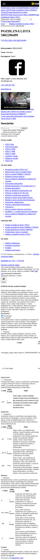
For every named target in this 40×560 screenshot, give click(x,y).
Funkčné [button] (4, 329)
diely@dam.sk (6, 89)
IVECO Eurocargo (11, 147)
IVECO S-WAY (10, 149)
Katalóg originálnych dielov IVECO (21, 24)
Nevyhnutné (7, 316)
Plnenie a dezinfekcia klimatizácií (17, 205)
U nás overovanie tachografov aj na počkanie (17, 116)
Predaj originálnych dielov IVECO (17, 225)
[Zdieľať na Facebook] (17, 75)
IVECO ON (9, 161)
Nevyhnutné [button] (5, 314)
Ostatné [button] (4, 547)
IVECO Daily (9, 144)
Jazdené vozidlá (11, 156)
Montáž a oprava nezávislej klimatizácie (20, 200)
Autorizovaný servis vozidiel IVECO (18, 172)
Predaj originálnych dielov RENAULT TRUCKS (21, 227)
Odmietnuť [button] (17, 274)
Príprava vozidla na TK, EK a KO (16, 193)
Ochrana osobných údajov (10, 265)
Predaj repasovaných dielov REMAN (20, 15)
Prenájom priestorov (12, 245)
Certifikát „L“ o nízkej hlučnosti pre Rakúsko (21, 212)
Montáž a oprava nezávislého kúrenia (19, 198)
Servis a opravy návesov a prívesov (18, 209)
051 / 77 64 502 (18, 261)
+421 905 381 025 (8, 85)
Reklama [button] (4, 476)
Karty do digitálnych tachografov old (18, 191)
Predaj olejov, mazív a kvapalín (12, 8)
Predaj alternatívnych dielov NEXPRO (19, 230)
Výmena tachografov (12, 188)
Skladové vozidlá (11, 158)
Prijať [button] (32, 271)
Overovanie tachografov (14, 184)
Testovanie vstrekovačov (14, 202)
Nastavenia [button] (8, 274)
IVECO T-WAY (10, 151)
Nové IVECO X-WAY (8, 119)
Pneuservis (9, 207)
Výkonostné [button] (5, 377)
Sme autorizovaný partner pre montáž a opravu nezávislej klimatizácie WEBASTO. (17, 111)
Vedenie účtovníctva (12, 250)
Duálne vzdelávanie (12, 243)
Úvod (3, 24)
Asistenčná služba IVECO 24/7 (16, 170)
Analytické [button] (5, 412)
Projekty (8, 248)
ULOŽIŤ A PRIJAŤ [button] (7, 556)
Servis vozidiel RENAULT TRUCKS (18, 174)
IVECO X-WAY (10, 154)
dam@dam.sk (6, 261)
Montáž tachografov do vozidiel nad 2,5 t (20, 186)
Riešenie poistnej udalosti (14, 177)
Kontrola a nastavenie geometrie (17, 195)
